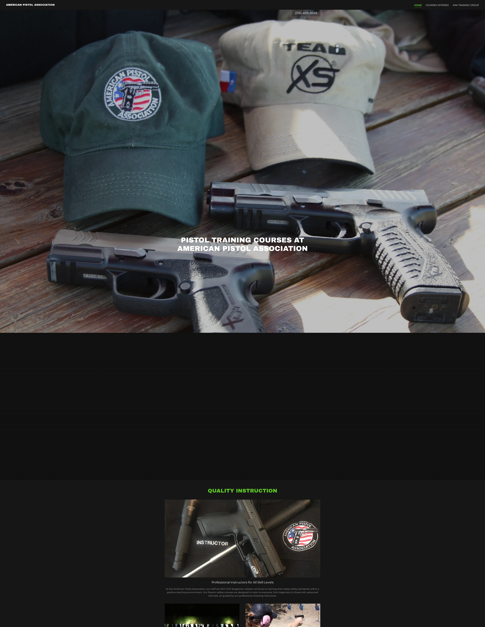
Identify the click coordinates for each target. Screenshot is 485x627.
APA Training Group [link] (466, 5)
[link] (30, 5)
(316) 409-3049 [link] (306, 13)
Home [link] (418, 5)
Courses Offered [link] (437, 5)
